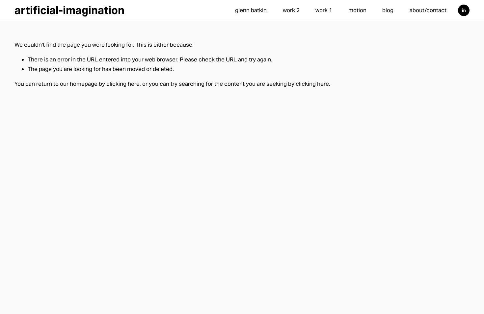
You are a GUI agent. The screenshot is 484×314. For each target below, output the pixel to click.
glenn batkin (251, 10)
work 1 (323, 10)
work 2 (291, 10)
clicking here (123, 83)
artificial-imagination (69, 10)
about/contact (428, 10)
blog (387, 10)
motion (357, 10)
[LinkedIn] (464, 10)
